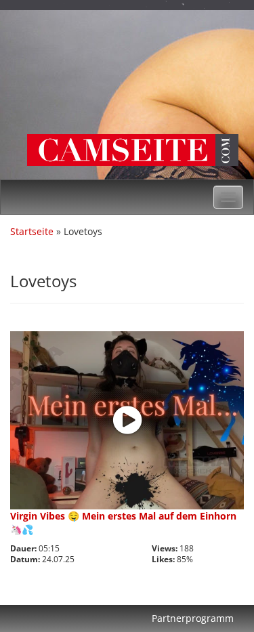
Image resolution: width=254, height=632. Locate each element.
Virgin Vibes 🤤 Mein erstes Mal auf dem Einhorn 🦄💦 (123, 522)
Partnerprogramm (193, 618)
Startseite (32, 231)
